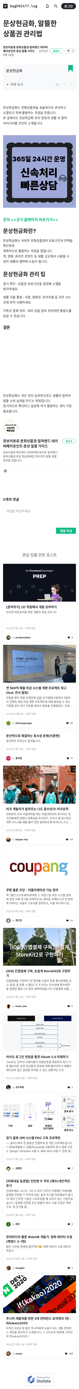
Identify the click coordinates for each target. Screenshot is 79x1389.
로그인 (68, 6)
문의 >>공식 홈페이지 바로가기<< (30, 219)
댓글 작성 (66, 531)
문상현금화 (14, 71)
